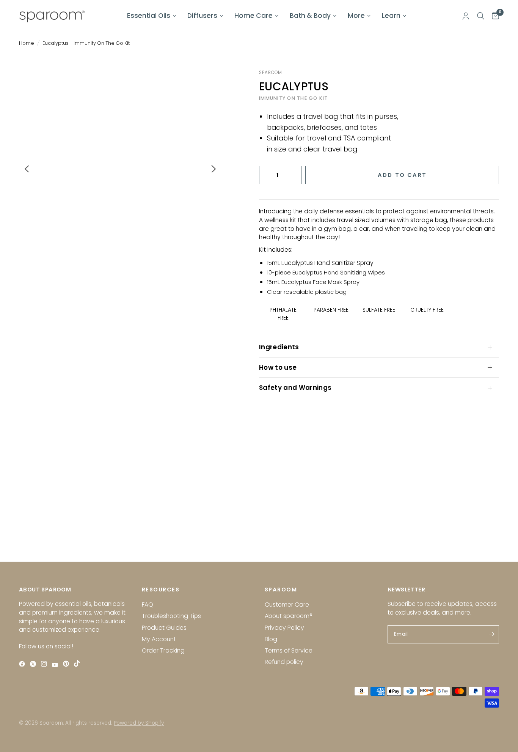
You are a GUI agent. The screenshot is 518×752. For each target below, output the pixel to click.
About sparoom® (288, 616)
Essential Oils (148, 15)
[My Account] (465, 16)
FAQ (147, 604)
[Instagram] (45, 664)
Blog (271, 639)
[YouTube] (56, 665)
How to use (278, 367)
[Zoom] (205, 85)
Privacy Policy (284, 627)
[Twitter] (34, 664)
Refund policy (284, 661)
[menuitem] (151, 16)
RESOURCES (160, 590)
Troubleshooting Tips (171, 616)
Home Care (253, 15)
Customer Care (287, 604)
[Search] (480, 16)
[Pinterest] (67, 663)
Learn (391, 15)
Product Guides (164, 627)
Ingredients (279, 347)
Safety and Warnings (295, 387)
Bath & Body (310, 15)
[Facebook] (23, 664)
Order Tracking (163, 650)
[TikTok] (78, 663)
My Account (159, 639)
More (356, 15)
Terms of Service (288, 650)
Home (26, 43)
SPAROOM (281, 590)
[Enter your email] (491, 634)
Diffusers (202, 15)
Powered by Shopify (139, 723)
